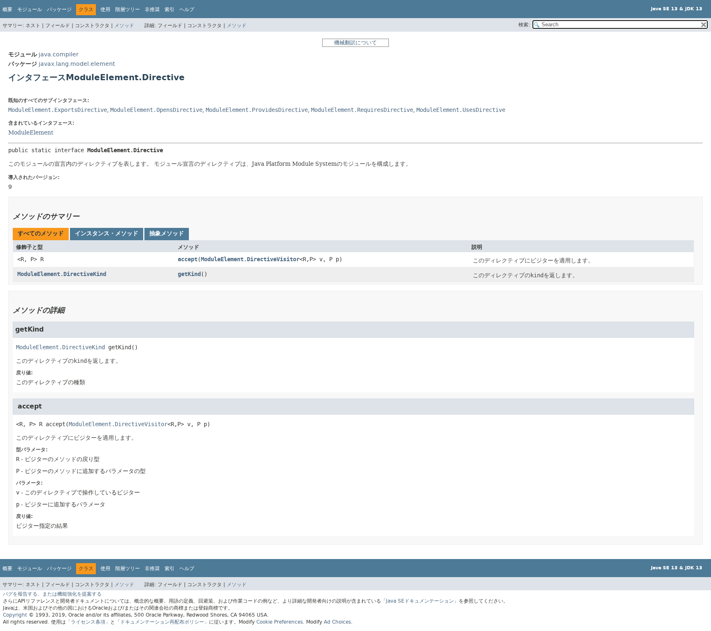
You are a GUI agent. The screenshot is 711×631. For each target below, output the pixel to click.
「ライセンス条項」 (88, 622)
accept (188, 259)
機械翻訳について (355, 42)
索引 (169, 9)
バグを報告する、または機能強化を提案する (52, 594)
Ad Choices (337, 622)
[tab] (41, 234)
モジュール (29, 9)
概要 (7, 9)
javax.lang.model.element (77, 63)
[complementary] (279, 622)
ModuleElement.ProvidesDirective (257, 110)
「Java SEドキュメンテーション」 (420, 601)
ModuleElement (30, 132)
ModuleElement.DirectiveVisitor (250, 259)
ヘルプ (186, 9)
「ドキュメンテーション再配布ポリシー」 (162, 622)
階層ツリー (127, 9)
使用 (105, 9)
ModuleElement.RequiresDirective (362, 110)
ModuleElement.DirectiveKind (61, 274)
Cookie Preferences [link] (279, 622)
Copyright (15, 615)
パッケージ (59, 9)
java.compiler (59, 54)
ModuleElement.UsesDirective (460, 110)
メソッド (124, 25)
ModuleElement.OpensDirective (156, 110)
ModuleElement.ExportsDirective (57, 110)
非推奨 (152, 9)
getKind (189, 274)
